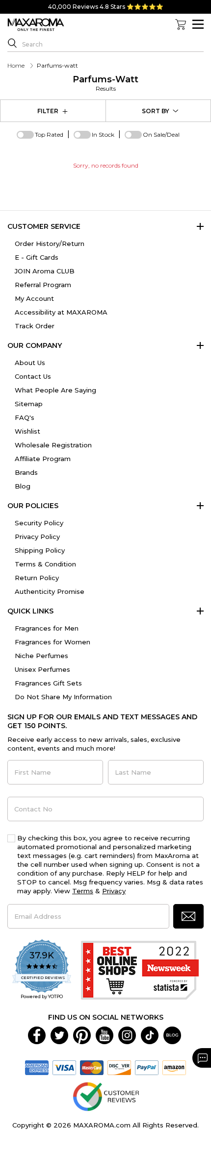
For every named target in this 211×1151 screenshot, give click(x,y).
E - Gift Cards (36, 257)
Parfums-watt (105, 83)
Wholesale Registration (53, 445)
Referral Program (43, 285)
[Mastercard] (92, 1067)
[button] (188, 916)
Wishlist (27, 431)
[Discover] (119, 1067)
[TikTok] (149, 1035)
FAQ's (24, 417)
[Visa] (64, 1067)
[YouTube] (104, 1035)
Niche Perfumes (41, 656)
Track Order (34, 326)
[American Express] (37, 1067)
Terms (82, 891)
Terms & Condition (45, 564)
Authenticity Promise (49, 591)
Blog (22, 486)
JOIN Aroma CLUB (45, 271)
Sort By (155, 111)
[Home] (35, 25)
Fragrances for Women (52, 642)
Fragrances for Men (47, 628)
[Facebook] (37, 1035)
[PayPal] (146, 1067)
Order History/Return (49, 243)
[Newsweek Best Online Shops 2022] (140, 970)
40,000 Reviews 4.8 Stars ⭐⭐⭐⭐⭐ (105, 6)
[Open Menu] (198, 24)
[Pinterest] (82, 1035)
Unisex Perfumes (42, 669)
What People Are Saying (55, 390)
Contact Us (33, 376)
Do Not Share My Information (63, 697)
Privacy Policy (37, 536)
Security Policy (39, 523)
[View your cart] (180, 24)
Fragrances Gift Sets (48, 683)
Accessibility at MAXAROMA (61, 312)
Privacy (114, 891)
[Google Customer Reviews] (106, 1096)
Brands (26, 472)
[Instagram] (127, 1035)
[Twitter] (59, 1035)
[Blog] (172, 1035)
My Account (34, 298)
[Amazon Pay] (174, 1067)
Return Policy (37, 578)
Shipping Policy (40, 550)
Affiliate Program (43, 459)
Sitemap (29, 404)
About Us (30, 363)
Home (16, 65)
